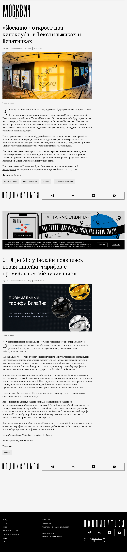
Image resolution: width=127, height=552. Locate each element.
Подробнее (116, 244)
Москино (46, 181)
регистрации (9, 169)
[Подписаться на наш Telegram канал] (52, 196)
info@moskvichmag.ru (99, 541)
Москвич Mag (97, 538)
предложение (15, 345)
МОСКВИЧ (16, 10)
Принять (102, 244)
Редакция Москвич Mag (21, 49)
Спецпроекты (48, 533)
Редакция (46, 520)
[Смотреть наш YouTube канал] (114, 196)
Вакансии (46, 523)
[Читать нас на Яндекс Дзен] (93, 196)
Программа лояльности (52, 537)
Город (5, 49)
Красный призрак (30, 181)
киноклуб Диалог (10, 181)
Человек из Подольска (64, 181)
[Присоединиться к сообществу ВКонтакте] (73, 196)
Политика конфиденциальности (56, 527)
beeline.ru (47, 435)
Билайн (7, 452)
